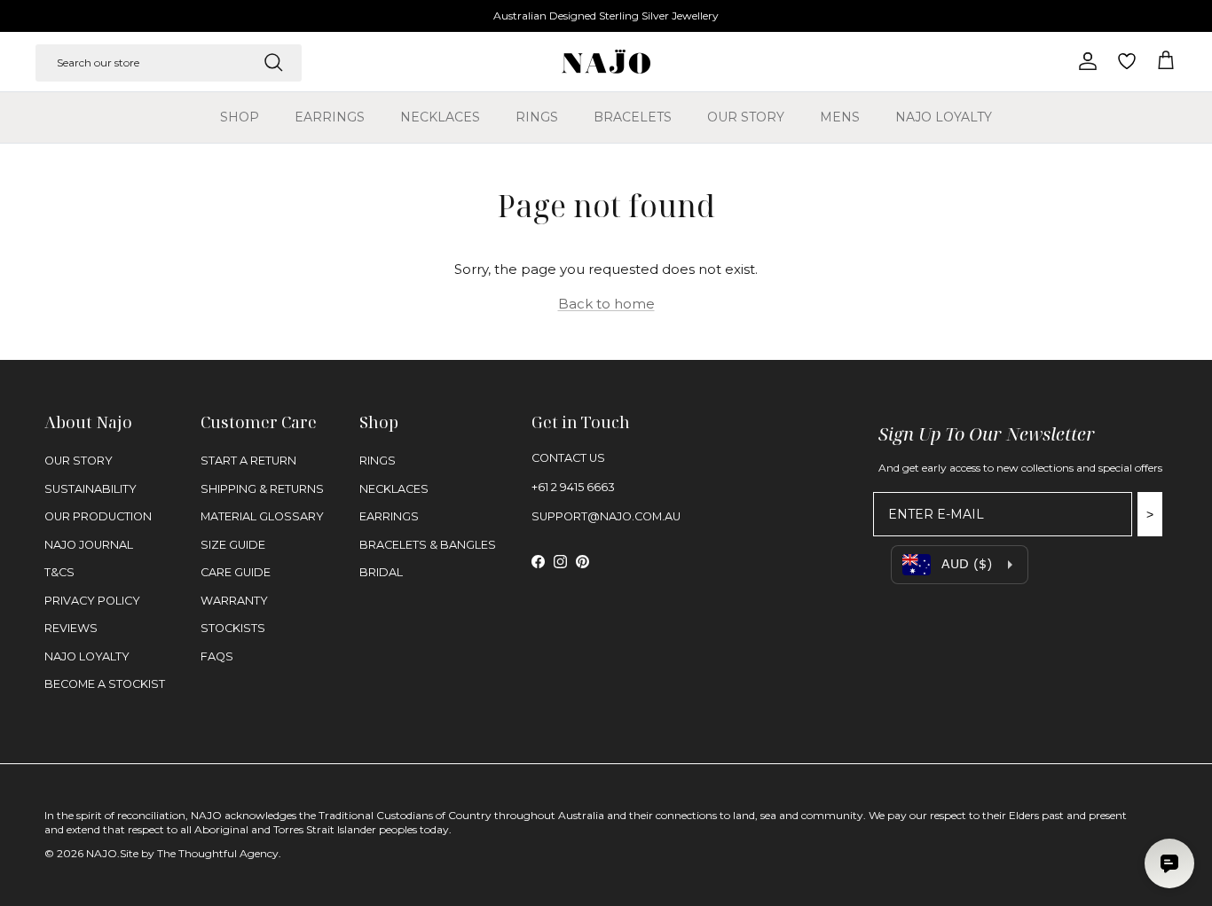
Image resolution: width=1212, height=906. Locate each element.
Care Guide (236, 572)
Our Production (98, 516)
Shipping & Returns (262, 489)
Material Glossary (262, 516)
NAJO (101, 853)
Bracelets (633, 117)
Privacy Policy (92, 600)
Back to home (606, 303)
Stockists (233, 628)
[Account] (1084, 61)
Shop (239, 117)
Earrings (330, 117)
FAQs (217, 656)
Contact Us (568, 458)
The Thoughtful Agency (218, 853)
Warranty (234, 600)
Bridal (381, 572)
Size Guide (233, 544)
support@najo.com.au (606, 516)
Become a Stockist (104, 684)
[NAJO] (606, 62)
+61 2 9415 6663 (573, 487)
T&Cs (59, 572)
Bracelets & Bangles (427, 544)
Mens (840, 117)
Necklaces (440, 117)
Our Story (745, 117)
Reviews (71, 628)
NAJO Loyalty (943, 117)
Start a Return (248, 460)
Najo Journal (88, 544)
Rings (536, 117)
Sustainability (90, 489)
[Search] (273, 62)
